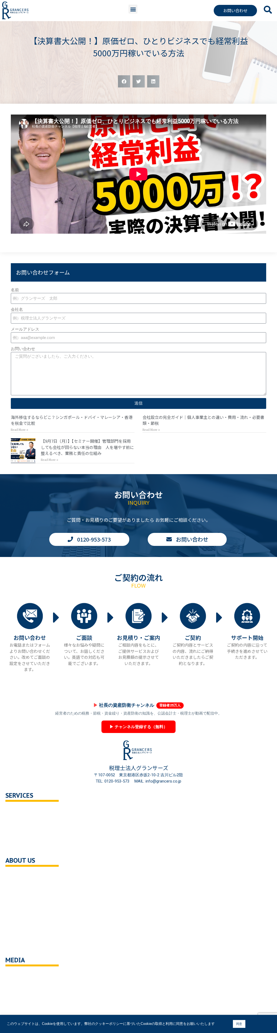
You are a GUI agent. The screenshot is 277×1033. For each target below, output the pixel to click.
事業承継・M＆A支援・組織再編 (40, 834)
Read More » (19, 430)
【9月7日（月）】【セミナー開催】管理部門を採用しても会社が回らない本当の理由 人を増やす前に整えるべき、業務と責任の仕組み (87, 447)
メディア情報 (23, 999)
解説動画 (19, 1010)
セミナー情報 (23, 987)
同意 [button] (239, 1023)
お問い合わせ (23, 348)
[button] (132, 9)
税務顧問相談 (23, 811)
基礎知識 (19, 976)
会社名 (17, 309)
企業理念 (19, 888)
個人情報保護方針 (27, 922)
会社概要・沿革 (25, 876)
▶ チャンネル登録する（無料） (138, 726)
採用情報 (19, 911)
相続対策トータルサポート (35, 823)
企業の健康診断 (25, 846)
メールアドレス (25, 329)
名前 (15, 290)
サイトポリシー (25, 945)
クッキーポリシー (27, 934)
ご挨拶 (17, 899)
